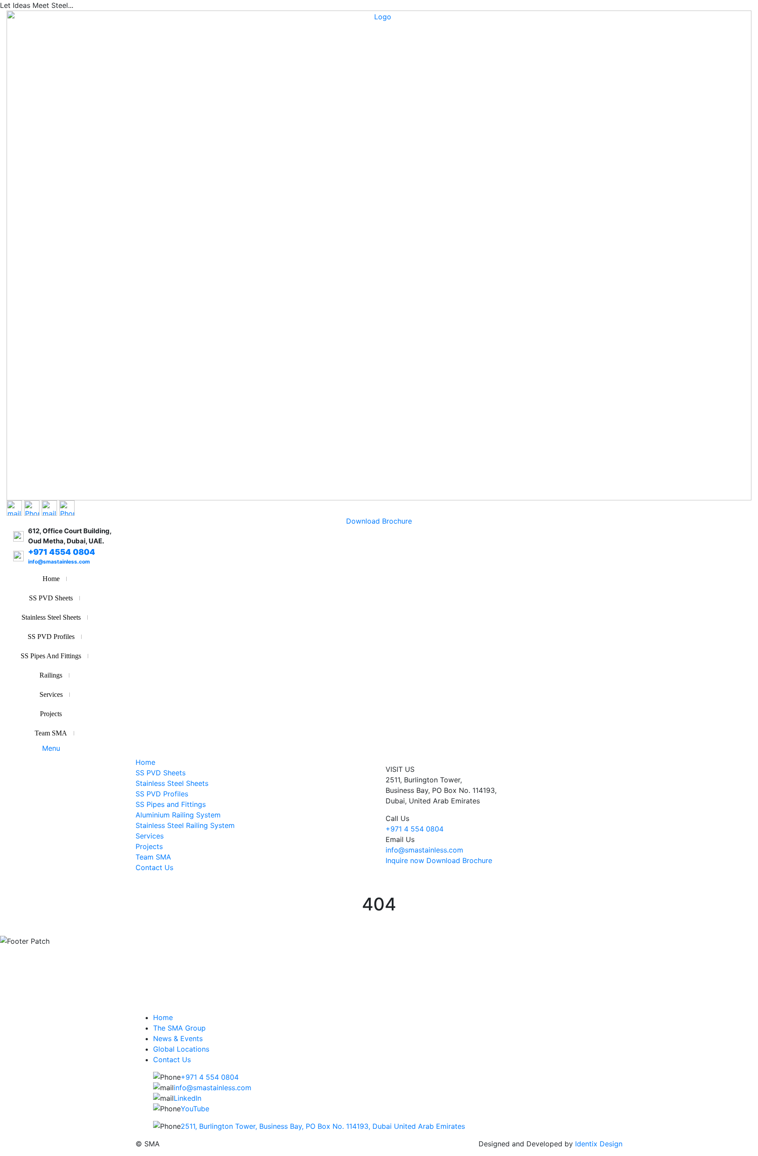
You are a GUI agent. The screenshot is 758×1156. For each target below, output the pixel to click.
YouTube (195, 1108)
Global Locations (181, 1049)
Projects (51, 713)
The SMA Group (179, 1028)
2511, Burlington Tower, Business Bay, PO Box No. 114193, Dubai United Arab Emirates (323, 1126)
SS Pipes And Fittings (51, 656)
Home (51, 578)
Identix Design (598, 1143)
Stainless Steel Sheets (51, 617)
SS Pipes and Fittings (171, 804)
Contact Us (154, 867)
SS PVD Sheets (51, 598)
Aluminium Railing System (178, 814)
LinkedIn (187, 1098)
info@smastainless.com (424, 850)
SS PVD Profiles (51, 636)
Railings (50, 675)
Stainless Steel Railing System (185, 825)
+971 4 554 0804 (414, 828)
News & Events (178, 1038)
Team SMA (51, 733)
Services (51, 694)
